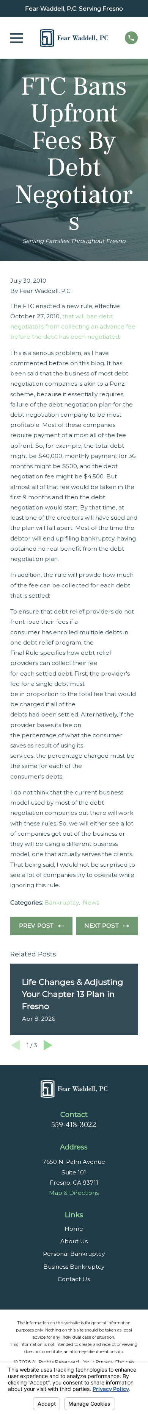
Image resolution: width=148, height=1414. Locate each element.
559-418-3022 (73, 1125)
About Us (74, 1241)
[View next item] (48, 1045)
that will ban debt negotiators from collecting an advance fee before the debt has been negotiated (72, 326)
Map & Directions (74, 1192)
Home (74, 1228)
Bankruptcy (61, 902)
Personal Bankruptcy (74, 1253)
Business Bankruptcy (73, 1266)
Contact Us (74, 1279)
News (91, 902)
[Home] (74, 38)
